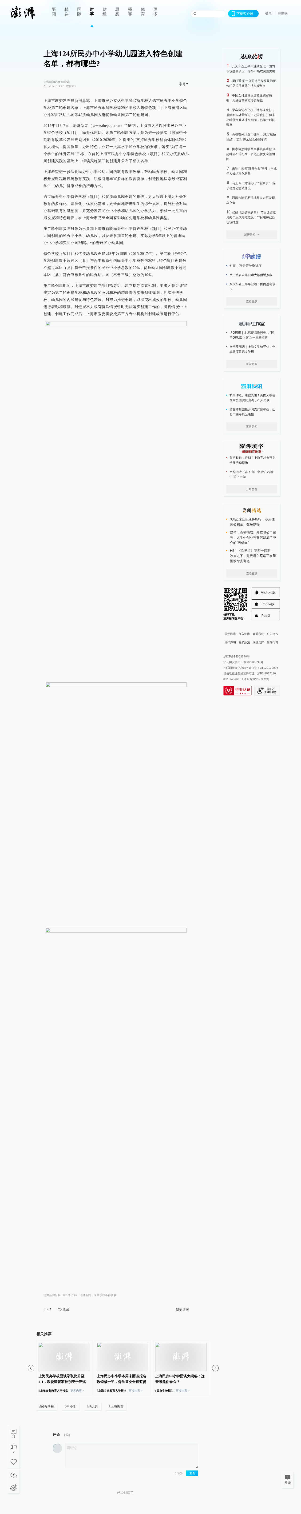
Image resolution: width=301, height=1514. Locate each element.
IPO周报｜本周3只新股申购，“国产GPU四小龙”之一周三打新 (252, 335)
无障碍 (283, 14)
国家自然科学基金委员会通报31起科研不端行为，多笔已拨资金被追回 (250, 154)
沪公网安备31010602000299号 (243, 662)
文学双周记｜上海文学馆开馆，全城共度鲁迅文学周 (252, 349)
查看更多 (251, 301)
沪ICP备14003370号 (236, 656)
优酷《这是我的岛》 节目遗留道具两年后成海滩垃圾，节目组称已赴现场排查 (251, 217)
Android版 (268, 592)
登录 (268, 13)
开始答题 (251, 489)
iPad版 (266, 615)
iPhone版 (267, 604)
